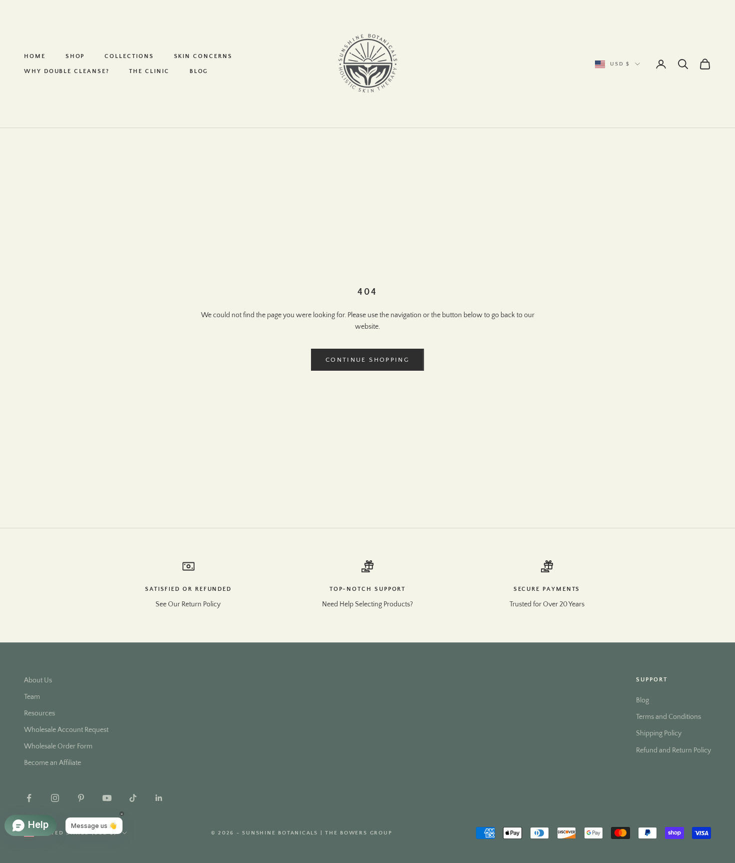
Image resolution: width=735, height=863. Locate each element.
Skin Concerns (203, 56)
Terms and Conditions (668, 717)
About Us (38, 680)
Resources (39, 713)
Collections (129, 56)
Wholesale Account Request (66, 730)
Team (32, 697)
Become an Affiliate (52, 763)
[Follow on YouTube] (107, 798)
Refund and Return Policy (673, 750)
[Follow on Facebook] (29, 798)
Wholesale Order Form (58, 746)
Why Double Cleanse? (66, 71)
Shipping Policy (659, 733)
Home (35, 56)
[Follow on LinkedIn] (159, 798)
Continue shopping (368, 359)
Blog (199, 71)
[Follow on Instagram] (55, 798)
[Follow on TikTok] (133, 798)
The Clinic (149, 71)
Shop (75, 56)
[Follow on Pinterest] (81, 798)
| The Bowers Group (356, 833)
